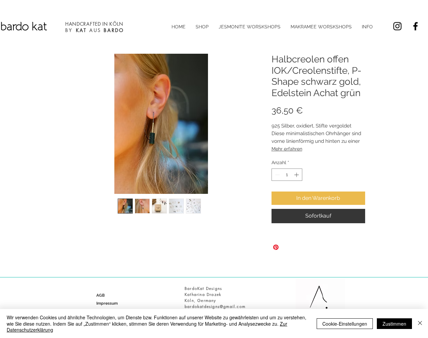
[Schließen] (420, 323)
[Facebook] (415, 26)
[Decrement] (277, 175)
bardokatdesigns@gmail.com (215, 306)
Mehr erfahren (287, 148)
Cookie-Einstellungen (344, 323)
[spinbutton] (287, 175)
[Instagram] (397, 26)
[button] (202, 27)
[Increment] (297, 175)
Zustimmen (394, 323)
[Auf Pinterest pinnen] (276, 247)
